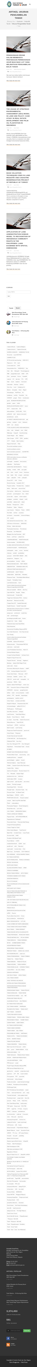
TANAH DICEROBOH (21, 1036)
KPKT (8, 1108)
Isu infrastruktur (11, 1114)
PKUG (8, 537)
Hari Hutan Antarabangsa (21, 1205)
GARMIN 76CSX (11, 357)
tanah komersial (17, 1208)
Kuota (19, 1125)
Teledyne (17, 510)
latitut (8, 488)
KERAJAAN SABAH (12, 1052)
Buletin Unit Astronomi (12, 1138)
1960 (18, 365)
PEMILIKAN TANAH (24, 934)
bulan (8, 477)
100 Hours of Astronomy (13, 523)
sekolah (15, 553)
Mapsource (9, 363)
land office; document (12, 711)
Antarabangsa (10, 392)
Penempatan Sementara (13, 529)
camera (20, 676)
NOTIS (8, 1038)
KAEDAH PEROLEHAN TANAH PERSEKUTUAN (15, 896)
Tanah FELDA (20, 722)
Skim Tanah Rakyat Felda (13, 1103)
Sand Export (10, 725)
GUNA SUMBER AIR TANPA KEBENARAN (17, 924)
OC (19, 1052)
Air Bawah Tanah (20, 792)
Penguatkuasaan (24, 1216)
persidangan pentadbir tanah (14, 618)
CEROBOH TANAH (24, 967)
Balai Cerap (9, 851)
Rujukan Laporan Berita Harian (14, 1141)
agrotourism (10, 1071)
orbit (15, 846)
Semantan (21, 1202)
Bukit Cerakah (10, 727)
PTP (13, 695)
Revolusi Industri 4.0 (24, 771)
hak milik (9, 1208)
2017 (8, 408)
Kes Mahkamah (17, 531)
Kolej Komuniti (10, 595)
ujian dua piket (18, 781)
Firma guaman (10, 1076)
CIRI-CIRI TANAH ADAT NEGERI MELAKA (17, 899)
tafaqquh (17, 430)
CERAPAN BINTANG (12, 539)
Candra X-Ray (10, 768)
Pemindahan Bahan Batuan (23, 577)
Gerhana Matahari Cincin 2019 (18, 671)
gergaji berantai (24, 690)
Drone (20, 480)
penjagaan (9, 499)
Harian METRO (10, 1194)
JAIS (16, 1189)
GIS (15, 363)
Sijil (17, 435)
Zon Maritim (17, 851)
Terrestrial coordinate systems (14, 446)
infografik (25, 1141)
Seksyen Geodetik (11, 589)
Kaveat (27, 746)
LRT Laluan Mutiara (23, 1133)
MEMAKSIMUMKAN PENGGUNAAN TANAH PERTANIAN (16, 987)
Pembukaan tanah (11, 1098)
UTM (8, 671)
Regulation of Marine (12, 1152)
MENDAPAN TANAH (20, 811)
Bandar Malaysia (11, 1130)
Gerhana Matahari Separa (13, 652)
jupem (13, 403)
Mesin (19, 398)
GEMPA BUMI (10, 572)
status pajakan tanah (22, 1095)
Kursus (19, 376)
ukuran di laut (22, 488)
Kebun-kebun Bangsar (12, 830)
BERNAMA (19, 1192)
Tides (19, 443)
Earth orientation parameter (14, 451)
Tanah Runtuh (22, 830)
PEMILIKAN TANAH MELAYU (14, 998)
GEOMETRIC (25, 451)
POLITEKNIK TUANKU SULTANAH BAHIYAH (16, 1158)
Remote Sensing (11, 483)
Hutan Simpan (10, 733)
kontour (25, 598)
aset (24, 1092)
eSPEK (8, 913)
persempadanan (11, 561)
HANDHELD (21, 368)
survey (21, 550)
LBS (16, 1125)
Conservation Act (11, 365)
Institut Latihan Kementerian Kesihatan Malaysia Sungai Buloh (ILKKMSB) (16, 586)
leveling (9, 469)
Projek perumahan (11, 1082)
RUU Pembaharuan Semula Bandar (15, 1090)
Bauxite (9, 717)
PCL (23, 379)
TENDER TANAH (11, 1017)
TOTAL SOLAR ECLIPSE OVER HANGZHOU (18, 427)
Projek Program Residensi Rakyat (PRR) (16, 1065)
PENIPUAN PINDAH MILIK (19, 1057)
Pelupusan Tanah (11, 577)
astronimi (9, 494)
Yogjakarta (25, 660)
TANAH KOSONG (11, 964)
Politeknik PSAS (11, 741)
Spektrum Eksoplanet (12, 771)
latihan (8, 692)
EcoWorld (9, 1084)
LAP (15, 1073)
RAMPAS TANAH (16, 1038)
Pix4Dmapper (18, 709)
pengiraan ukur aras (12, 776)
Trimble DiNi (19, 595)
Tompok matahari (24, 797)
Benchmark (10, 600)
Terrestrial (9, 354)
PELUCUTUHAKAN (12, 881)
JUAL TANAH (10, 811)
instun (20, 472)
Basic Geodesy (20, 441)
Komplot (9, 1135)
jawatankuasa (10, 416)
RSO (8, 687)
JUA (22, 995)
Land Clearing (18, 727)
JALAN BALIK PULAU (12, 1001)
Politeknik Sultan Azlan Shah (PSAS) (15, 623)
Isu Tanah (9, 719)
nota (22, 430)
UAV (16, 480)
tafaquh (21, 499)
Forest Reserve (16, 717)
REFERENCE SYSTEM (12, 454)
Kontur (24, 618)
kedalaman (9, 395)
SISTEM (9, 1057)
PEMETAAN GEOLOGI (12, 797)
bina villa (27, 1098)
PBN (8, 373)
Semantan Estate (25, 1130)
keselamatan (26, 398)
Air (23, 392)
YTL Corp (14, 1133)
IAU (26, 520)
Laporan (9, 379)
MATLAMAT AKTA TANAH (14, 888)
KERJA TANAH (22, 975)
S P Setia (20, 1108)
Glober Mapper (10, 435)
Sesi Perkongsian (11, 1168)
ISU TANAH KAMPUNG (13, 857)
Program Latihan (11, 485)
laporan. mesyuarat (21, 414)
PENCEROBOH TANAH (13, 1020)
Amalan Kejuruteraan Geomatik (14, 736)
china (8, 430)
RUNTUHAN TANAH (12, 865)
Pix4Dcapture (10, 709)
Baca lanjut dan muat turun (13, 80)
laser (24, 843)
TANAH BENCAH (11, 940)
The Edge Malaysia (21, 1210)
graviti (12, 518)
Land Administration (12, 582)
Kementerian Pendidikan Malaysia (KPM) (17, 629)
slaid (8, 615)
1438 (19, 477)
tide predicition (10, 411)
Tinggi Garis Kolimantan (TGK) (14, 598)
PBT (26, 995)
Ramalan (9, 504)
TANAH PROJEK (25, 990)
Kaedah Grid (10, 621)
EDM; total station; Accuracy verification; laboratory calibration (17, 458)
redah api (19, 1114)
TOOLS (25, 467)
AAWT (27, 668)
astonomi (9, 555)
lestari (17, 1130)
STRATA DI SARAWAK (12, 870)
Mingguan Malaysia (20, 1194)
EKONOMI (18, 1012)
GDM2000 (10, 690)
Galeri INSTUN (10, 592)
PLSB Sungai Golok (11, 1087)
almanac (17, 425)
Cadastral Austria (11, 349)
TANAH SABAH (11, 1030)
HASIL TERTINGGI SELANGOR (15, 980)
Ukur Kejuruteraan (23, 632)
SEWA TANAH (20, 1022)
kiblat (26, 430)
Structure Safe (10, 835)
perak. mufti (16, 679)
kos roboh (21, 1189)
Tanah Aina (24, 1100)
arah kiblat (9, 502)
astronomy (9, 515)
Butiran (9, 390)
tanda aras (20, 776)
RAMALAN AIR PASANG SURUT (15, 406)
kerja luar (16, 690)
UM (8, 518)
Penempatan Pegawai (12, 806)
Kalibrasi (21, 435)
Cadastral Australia (21, 349)
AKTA (22, 795)
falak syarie (14, 488)
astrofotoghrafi (16, 494)
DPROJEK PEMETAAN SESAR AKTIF (16, 569)
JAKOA (16, 725)
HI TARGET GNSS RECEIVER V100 (16, 419)
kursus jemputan (20, 692)
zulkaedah (24, 477)
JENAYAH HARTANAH (12, 972)
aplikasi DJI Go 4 (21, 706)
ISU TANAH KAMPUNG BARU (14, 1025)
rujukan (16, 496)
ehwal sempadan (11, 542)
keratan (18, 561)
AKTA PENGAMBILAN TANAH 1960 (16, 905)
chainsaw (9, 553)
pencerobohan (25, 1178)
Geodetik (24, 376)
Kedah (22, 717)
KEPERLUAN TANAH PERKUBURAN (16, 983)
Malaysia (20, 507)
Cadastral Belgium (21, 346)
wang (28, 1092)
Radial (20, 621)
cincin (19, 422)
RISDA (15, 682)
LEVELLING (19, 411)
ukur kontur (26, 781)
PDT (16, 1076)
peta (28, 754)
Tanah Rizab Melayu (20, 714)
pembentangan (14, 615)
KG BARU (9, 749)
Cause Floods (26, 833)
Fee (26, 789)
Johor (8, 1117)
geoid (8, 400)
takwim (9, 784)
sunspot (9, 800)
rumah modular (24, 1073)
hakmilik (18, 695)
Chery (8, 1092)
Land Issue (22, 725)
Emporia (25, 1108)
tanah (13, 692)
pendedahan (21, 553)
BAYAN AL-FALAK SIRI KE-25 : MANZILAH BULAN (18, 1162)
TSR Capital (10, 1106)
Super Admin (16, 127)
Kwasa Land (17, 1106)
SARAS (28, 510)
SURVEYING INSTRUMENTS (14, 467)
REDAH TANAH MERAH (13, 873)
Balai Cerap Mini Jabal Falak (19, 800)
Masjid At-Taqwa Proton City (14, 657)
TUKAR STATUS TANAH (13, 995)
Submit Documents (24, 719)
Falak (8, 381)
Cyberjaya (14, 1111)
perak (16, 416)
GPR (26, 379)
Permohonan (23, 529)
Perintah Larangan (16, 784)
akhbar (23, 561)
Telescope (20, 674)
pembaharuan (21, 1111)
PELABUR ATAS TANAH (13, 1009)
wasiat (26, 1090)
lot (28, 679)
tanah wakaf (10, 849)
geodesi (9, 403)
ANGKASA (23, 523)
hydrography (10, 550)
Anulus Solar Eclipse (12, 674)
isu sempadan (10, 1183)
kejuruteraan (26, 491)
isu (21, 558)
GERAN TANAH (11, 1022)
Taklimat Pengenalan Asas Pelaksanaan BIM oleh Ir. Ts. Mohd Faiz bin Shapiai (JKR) (17, 1175)
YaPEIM (9, 1133)
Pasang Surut (16, 504)
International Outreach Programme (15, 1166)
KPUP (16, 438)
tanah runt (22, 953)
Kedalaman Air (21, 387)
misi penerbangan (11, 706)
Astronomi (24, 381)
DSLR (27, 494)
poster (12, 1049)
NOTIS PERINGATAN (12, 859)
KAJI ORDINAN (11, 854)
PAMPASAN (23, 1006)
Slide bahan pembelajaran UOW (14, 1149)
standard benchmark (12, 843)
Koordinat (21, 395)
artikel (24, 1047)
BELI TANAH (19, 1030)
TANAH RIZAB (22, 993)
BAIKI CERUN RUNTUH (13, 921)
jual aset (9, 1100)
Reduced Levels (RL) (19, 600)
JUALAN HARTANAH (12, 1060)
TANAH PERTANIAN (12, 934)
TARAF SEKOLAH (11, 1055)
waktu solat (10, 666)
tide (20, 408)
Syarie (12, 381)
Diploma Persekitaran (18, 641)
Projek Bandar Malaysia (22, 1127)
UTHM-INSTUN (11, 738)
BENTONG (18, 574)
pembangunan (10, 698)
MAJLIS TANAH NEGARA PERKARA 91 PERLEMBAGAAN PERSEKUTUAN (17, 892)
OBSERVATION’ (11, 566)
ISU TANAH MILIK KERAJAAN (14, 1003)
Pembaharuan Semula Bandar (20, 1084)
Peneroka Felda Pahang (23, 822)
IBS (18, 1073)
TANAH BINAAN (11, 961)
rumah (16, 1063)
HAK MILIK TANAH (12, 975)
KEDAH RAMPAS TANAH (23, 854)
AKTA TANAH (24, 873)
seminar (15, 512)
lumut (26, 406)
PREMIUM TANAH (12, 951)
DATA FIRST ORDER (18, 555)
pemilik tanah (10, 1178)
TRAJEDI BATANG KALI (13, 937)
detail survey (18, 491)
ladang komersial (11, 1210)
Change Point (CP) (11, 603)
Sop (27, 368)
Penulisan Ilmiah (11, 1200)
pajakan (18, 760)
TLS (8, 773)
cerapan (20, 475)
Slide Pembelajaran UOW (13, 1146)
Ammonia (20, 787)
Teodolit (18, 592)
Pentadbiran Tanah (17, 580)
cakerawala (9, 384)
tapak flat (14, 1108)
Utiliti (17, 835)
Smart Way (15, 719)
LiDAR (20, 843)
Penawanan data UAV (22, 703)
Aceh (19, 582)
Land (18, 363)
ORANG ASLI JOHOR (23, 951)
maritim (16, 395)
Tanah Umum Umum (12, 1213)
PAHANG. (24, 574)
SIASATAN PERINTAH (12, 878)
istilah (18, 403)
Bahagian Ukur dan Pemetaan (14, 534)
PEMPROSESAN (22, 547)
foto (23, 494)
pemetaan (13, 376)
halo (8, 475)
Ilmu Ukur (18, 741)
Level (15, 387)
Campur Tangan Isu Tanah (13, 827)
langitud (27, 485)
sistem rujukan (23, 496)
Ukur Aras (9, 387)
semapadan (23, 679)
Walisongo (9, 433)
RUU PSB (23, 1106)
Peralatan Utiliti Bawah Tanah (14, 838)
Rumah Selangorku (23, 806)
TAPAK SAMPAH (21, 964)
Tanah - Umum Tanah (12, 1227)
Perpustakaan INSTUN (22, 644)
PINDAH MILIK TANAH (23, 1055)
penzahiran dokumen (12, 1202)
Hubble (9, 765)
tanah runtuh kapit (22, 1122)
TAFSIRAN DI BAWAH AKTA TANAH (16, 876)
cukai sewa (9, 647)
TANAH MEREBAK (22, 940)
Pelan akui (20, 846)
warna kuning (22, 754)
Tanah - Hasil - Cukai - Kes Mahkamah (16, 1229)
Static (16, 621)
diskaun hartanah (11, 1127)
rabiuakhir (13, 477)
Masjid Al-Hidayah (11, 703)
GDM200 (9, 398)
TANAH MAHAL (22, 1044)
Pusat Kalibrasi (10, 841)
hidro (20, 682)
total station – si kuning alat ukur (16, 1293)
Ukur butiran (10, 491)
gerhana (9, 422)
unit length (9, 461)
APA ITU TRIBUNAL (12, 902)
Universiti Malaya (25, 515)
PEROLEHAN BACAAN (13, 564)
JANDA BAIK (10, 574)
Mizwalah (12, 773)
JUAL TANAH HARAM (12, 978)
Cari (9, 296)
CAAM (17, 841)
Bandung (9, 663)
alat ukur (18, 379)
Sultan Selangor (18, 1079)
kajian (12, 475)
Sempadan (14, 390)
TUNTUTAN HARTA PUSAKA (14, 1014)
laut (25, 676)
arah (8, 472)
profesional (17, 613)
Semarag (19, 660)
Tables (15, 507)
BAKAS (19, 589)
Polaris (23, 510)
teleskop (16, 384)
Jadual (22, 502)
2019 (26, 674)
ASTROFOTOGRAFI (12, 547)
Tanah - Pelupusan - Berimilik (14, 1221)
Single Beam (10, 746)
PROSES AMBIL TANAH (23, 1017)
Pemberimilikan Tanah (12, 754)
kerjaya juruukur (11, 644)
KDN (20, 1060)
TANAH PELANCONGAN (13, 1041)
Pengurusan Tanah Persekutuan (14, 730)
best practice (23, 461)
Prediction (9, 507)
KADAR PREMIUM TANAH (14, 945)
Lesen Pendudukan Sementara (14, 649)
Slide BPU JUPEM (25, 1154)
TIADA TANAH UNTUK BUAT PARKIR (16, 926)
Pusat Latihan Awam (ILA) (13, 916)
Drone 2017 (10, 480)
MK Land (17, 1183)
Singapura (16, 558)
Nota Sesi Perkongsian (12, 1181)
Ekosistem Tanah (20, 789)
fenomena (26, 472)
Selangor (21, 711)
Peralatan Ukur (20, 485)
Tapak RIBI (17, 1178)
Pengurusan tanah (23, 1197)
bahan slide (19, 1168)
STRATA (17, 795)
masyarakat (16, 515)
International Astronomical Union (15, 520)
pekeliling (21, 1135)
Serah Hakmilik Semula (12, 1216)
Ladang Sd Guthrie (11, 1122)
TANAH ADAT (24, 1009)
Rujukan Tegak (20, 773)
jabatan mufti (17, 502)
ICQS (26, 1049)
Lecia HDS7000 (17, 354)
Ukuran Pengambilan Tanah (15, 71)
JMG (26, 555)
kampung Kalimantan (12, 1186)
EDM (21, 438)
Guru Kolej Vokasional (12, 632)
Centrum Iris (22, 1119)
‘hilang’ (14, 1100)
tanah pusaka (23, 1103)
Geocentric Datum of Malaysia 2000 (20, 687)
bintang (9, 526)
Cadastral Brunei (11, 346)
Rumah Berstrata (11, 808)
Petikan (9, 1143)
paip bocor (9, 1073)
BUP (24, 534)
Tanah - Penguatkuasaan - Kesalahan (16, 1224)
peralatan (15, 499)
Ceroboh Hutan (17, 833)
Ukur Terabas (10, 634)
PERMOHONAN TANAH (13, 990)
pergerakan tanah (24, 1071)
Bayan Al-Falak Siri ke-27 (13, 1154)
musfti (16, 472)
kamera (21, 384)
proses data (10, 496)
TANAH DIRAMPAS (12, 1044)
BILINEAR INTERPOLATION (18, 400)
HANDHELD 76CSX (24, 352)
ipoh (14, 414)
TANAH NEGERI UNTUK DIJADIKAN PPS (17, 932)
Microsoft (13, 1117)
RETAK (9, 943)
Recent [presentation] (18, 308)
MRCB (8, 1111)
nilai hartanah (10, 1079)
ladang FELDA (22, 1186)
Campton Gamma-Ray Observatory (20, 765)
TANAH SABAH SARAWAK (13, 1028)
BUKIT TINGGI (19, 572)
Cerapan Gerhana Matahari (13, 655)
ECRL (18, 1100)
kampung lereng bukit (12, 1119)
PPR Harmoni (10, 1063)
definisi (8, 695)
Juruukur (20, 779)
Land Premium (10, 714)
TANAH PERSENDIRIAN (13, 956)
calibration (9, 464)
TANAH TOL (10, 959)
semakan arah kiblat (20, 700)
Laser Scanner (10, 510)
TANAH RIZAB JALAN (12, 967)
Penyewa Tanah (11, 792)
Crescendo (25, 1114)
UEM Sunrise (10, 1125)
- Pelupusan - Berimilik (12, 1219)
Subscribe (26, 1330)
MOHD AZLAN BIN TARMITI (19, 69)
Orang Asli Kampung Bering (13, 824)
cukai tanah (16, 647)
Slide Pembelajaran (16, 1143)
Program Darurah (11, 660)
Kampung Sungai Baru (12, 1197)
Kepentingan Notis (11, 787)
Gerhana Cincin (25, 655)
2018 (22, 504)
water (16, 550)
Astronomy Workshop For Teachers (15, 668)
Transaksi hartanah (11, 1095)
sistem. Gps (26, 684)
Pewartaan (9, 531)
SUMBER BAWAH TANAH (18, 943)
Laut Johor (19, 808)
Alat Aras (25, 589)
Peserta (14, 913)
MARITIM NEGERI (23, 539)
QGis (8, 1049)
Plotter (23, 592)
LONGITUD (21, 537)
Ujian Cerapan (10, 438)
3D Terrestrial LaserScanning (14, 360)
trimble (14, 469)
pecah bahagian (10, 760)
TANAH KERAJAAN (12, 993)
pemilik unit (10, 846)
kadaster (18, 381)
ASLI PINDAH (23, 1001)
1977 (8, 441)
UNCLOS (9, 679)
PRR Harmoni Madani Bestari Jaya (15, 1068)
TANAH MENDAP (20, 929)
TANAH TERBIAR (25, 956)
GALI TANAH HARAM (12, 1006)
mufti (26, 499)
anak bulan (26, 475)
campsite (17, 1071)
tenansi (23, 760)
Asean (15, 666)
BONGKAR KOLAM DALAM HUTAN (16, 910)
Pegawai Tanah (10, 816)
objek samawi (10, 781)
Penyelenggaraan (25, 371)
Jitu (26, 395)
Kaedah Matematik (22, 603)
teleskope (9, 676)
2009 (8, 425)
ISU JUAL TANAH (20, 969)
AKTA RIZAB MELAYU (12, 953)
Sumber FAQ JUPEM (21, 1171)
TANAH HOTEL (11, 1036)
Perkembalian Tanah (19, 746)
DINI (18, 469)
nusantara (21, 512)
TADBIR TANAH (24, 1020)
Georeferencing (23, 433)
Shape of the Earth (11, 443)
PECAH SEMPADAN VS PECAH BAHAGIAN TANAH (18, 885)
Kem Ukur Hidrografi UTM (13, 744)
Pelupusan (17, 733)
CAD (17, 1200)
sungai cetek (20, 1098)
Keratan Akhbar (11, 1192)
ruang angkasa (15, 803)
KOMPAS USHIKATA (12, 352)
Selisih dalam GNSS (11, 779)
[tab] (11, 308)
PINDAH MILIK (11, 907)
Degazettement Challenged (13, 819)
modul (27, 692)
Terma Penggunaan (14, 1362)
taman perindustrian (16, 1092)
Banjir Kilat (9, 833)
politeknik (9, 414)
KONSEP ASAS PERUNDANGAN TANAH (17, 752)
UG (13, 379)
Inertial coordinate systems (13, 449)
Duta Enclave (10, 1205)
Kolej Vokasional (11, 626)
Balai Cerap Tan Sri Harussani (14, 1047)
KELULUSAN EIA (11, 918)
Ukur (8, 376)
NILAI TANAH (10, 929)
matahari (14, 422)
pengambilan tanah (15, 373)
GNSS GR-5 (25, 360)
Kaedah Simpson (11, 606)
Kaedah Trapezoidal (21, 606)
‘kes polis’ (15, 1135)
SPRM (24, 867)
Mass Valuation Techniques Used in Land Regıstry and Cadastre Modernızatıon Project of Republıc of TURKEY (18, 177)
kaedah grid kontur (11, 757)
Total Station (17, 464)
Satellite (15, 676)
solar (12, 430)
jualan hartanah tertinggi (23, 1082)
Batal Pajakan (10, 795)
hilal (16, 475)
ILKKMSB (9, 641)
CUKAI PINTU (10, 969)
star (12, 425)
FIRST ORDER (23, 564)
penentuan (9, 682)
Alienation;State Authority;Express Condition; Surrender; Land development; (18, 609)
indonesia (25, 422)
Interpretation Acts (11, 368)
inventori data (17, 849)
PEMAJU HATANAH (24, 859)
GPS (27, 373)
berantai (26, 550)
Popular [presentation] (11, 308)
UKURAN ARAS (21, 542)
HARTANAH (24, 1033)
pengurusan (10, 613)
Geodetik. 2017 (20, 483)
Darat (20, 390)
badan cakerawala (16, 526)
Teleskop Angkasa (11, 762)
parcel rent (26, 730)
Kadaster (20, 21)
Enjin (8, 371)
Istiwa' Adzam (10, 700)
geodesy (26, 438)
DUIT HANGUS (25, 851)
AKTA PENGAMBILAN (21, 816)
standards (16, 461)
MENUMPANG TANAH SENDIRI (15, 948)
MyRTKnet (18, 392)
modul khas (24, 613)
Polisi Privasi (24, 1362)
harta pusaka (23, 1181)
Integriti (9, 580)
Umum (22, 916)
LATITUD (14, 537)
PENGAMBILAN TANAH (13, 1033)
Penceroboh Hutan (11, 822)
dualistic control (19, 698)
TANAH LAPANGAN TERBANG (15, 814)
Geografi (16, 433)
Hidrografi (16, 371)
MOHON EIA (20, 918)
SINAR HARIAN (20, 1049)
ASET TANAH (10, 1012)
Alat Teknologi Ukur (21, 738)
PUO (24, 411)
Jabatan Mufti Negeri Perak (19, 663)
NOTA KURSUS (11, 1171)
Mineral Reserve (11, 722)
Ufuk (24, 849)
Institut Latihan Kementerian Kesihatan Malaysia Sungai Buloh (16, 638)
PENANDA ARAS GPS (22, 566)
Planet (8, 803)
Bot (12, 371)
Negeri (24, 390)
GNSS (22, 373)
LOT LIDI (23, 921)
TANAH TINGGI (19, 959)
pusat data (21, 1076)
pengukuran (10, 558)
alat (27, 419)
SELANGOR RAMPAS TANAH (14, 867)
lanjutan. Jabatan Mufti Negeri (14, 684)
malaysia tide (14, 408)
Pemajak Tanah (10, 789)
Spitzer (17, 768)
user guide (24, 469)
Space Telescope (21, 762)
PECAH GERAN (25, 937)
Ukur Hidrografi (25, 744)
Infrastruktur (10, 1189)
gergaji (15, 398)
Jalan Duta (20, 1117)
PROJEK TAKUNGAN (12, 862)
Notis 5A (25, 649)
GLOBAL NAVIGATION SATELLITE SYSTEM (18, 545)
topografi (20, 757)
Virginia (13, 441)
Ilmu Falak (9, 512)
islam (12, 472)
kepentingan (24, 695)
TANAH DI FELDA (21, 961)
